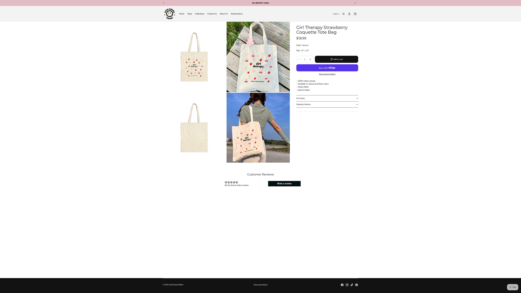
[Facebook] (342, 284)
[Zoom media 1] (194, 57)
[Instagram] (347, 284)
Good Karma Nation (176, 285)
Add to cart (338, 59)
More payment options (327, 74)
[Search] (344, 14)
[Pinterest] (356, 284)
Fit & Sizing (300, 98)
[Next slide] (355, 3)
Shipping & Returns (303, 104)
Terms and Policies (261, 285)
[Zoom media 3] (194, 128)
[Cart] (355, 14)
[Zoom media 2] (258, 57)
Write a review (284, 183)
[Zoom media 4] (258, 128)
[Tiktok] (351, 284)
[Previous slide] (164, 3)
